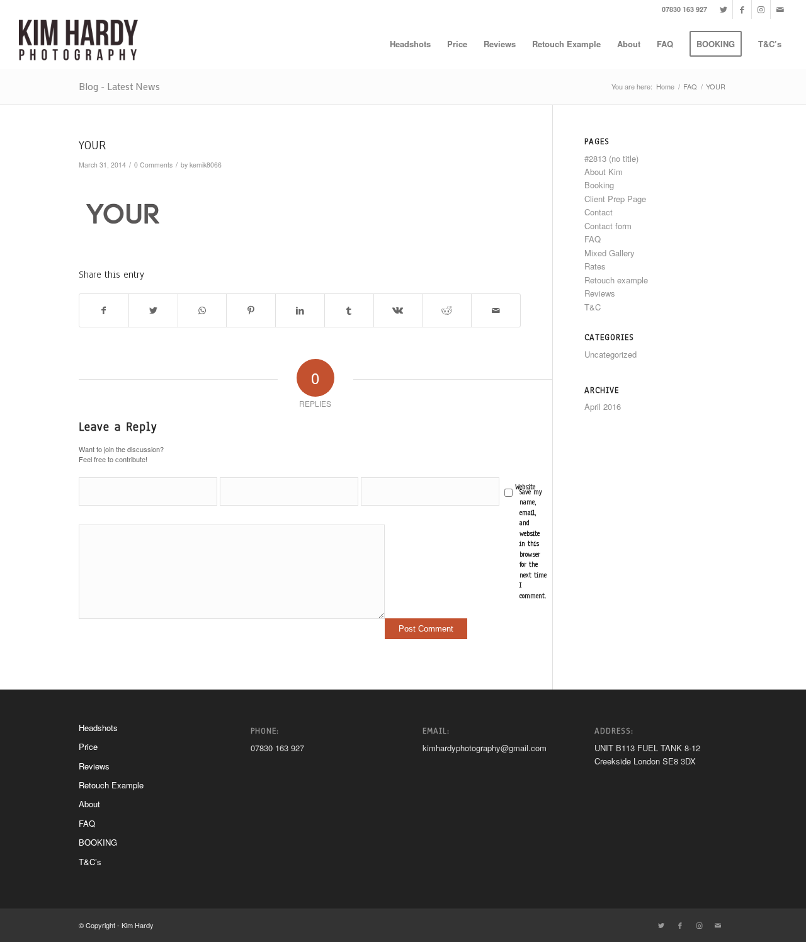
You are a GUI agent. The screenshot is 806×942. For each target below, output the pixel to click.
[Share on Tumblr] (349, 310)
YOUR (92, 145)
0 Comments (153, 164)
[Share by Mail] (496, 310)
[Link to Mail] (780, 9)
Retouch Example (111, 785)
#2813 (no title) (611, 158)
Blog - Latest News (119, 86)
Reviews (599, 293)
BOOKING (98, 842)
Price (88, 746)
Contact (598, 212)
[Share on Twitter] (153, 310)
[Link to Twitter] (723, 9)
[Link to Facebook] (742, 9)
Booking (599, 185)
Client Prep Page (615, 199)
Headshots (98, 728)
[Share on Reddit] (447, 310)
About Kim (603, 172)
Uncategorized (610, 354)
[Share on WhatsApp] (202, 310)
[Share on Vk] (398, 310)
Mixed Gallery (609, 253)
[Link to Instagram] (761, 9)
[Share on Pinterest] (251, 310)
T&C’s (90, 862)
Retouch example (616, 280)
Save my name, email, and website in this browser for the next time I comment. (533, 544)
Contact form (608, 226)
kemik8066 (206, 164)
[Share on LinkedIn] (300, 310)
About (89, 804)
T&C (592, 307)
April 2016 (602, 406)
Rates (595, 266)
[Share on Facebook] (103, 310)
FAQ (592, 239)
